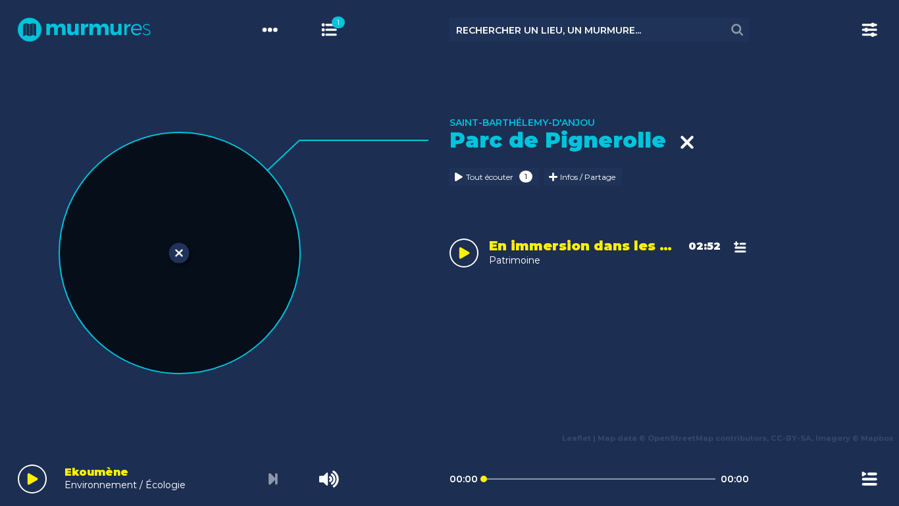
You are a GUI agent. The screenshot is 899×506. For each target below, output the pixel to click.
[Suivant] (273, 479)
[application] (449, 476)
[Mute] (329, 479)
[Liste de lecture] (869, 479)
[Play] (32, 478)
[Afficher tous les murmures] (329, 30)
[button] (29, 241)
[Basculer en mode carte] (341, 30)
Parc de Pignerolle (564, 140)
